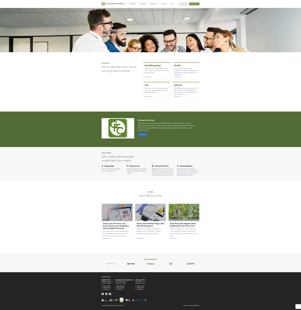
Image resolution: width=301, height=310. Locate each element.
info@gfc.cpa (106, 289)
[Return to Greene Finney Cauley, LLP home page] (113, 4)
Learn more (154, 77)
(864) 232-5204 (107, 286)
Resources (163, 4)
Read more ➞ (117, 238)
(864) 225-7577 (140, 287)
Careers (172, 4)
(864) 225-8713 (140, 286)
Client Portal (183, 4)
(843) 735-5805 (120, 286)
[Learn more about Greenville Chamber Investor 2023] (146, 300)
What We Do (133, 4)
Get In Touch (194, 4)
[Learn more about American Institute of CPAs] (105, 300)
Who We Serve (153, 4)
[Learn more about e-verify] (137, 300)
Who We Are (143, 4)
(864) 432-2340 (107, 287)
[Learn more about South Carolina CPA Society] (114, 300)
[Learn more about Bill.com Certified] (128, 300)
